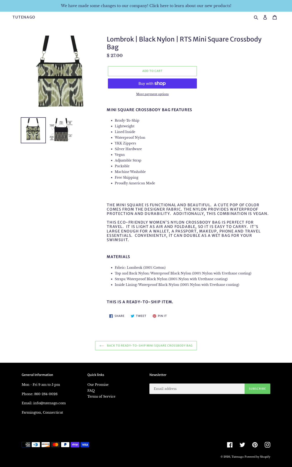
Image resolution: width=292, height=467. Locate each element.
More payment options (152, 94)
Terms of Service (101, 396)
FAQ (91, 391)
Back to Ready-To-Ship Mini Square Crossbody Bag (149, 345)
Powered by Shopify (257, 456)
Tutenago (24, 17)
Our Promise (98, 385)
